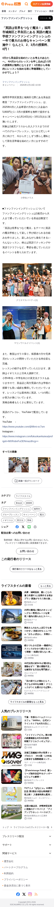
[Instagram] (30, 894)
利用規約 (8, 873)
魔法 (42, 514)
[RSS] (36, 894)
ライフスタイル (23, 496)
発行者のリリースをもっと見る (27, 569)
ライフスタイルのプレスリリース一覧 (31, 827)
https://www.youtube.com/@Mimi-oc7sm (23, 426)
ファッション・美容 (43, 11)
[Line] (29, 526)
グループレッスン (11, 514)
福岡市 (37, 509)
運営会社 (8, 861)
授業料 (29, 503)
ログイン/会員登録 (41, 4)
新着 (4, 11)
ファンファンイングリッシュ (16, 82)
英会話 (19, 503)
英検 (29, 520)
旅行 (30, 11)
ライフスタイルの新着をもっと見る (27, 702)
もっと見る (45, 586)
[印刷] (35, 526)
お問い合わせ (27, 551)
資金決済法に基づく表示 (16, 885)
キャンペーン (29, 514)
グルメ (22, 11)
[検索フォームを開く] (26, 4)
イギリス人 (8, 520)
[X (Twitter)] (23, 526)
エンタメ (12, 11)
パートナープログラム (15, 867)
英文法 (20, 520)
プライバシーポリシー (15, 879)
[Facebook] (17, 526)
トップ (5, 827)
